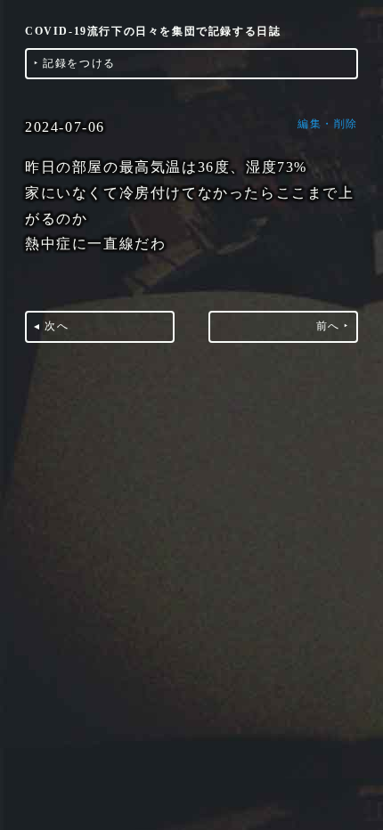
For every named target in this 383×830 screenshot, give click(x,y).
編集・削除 (327, 124)
